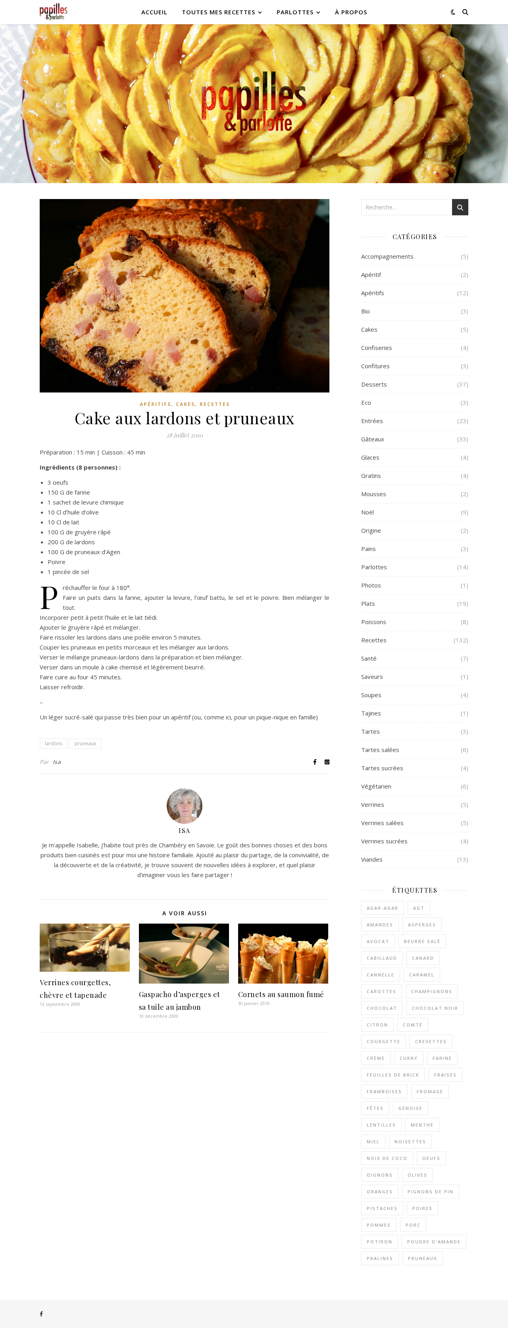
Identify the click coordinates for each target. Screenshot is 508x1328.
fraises (445, 1075)
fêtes (375, 1108)
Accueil (154, 12)
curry (409, 1058)
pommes (379, 1225)
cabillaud (382, 958)
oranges (380, 1192)
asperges (422, 925)
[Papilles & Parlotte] (53, 12)
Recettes (215, 404)
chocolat (382, 1008)
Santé (369, 658)
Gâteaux (372, 439)
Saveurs (372, 676)
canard (423, 958)
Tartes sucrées (382, 768)
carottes (381, 991)
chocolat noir (435, 1008)
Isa (57, 761)
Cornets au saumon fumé (281, 994)
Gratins (371, 475)
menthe (422, 1125)
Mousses (373, 494)
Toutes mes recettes (218, 12)
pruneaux (85, 743)
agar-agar (382, 908)
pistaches (382, 1208)
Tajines (371, 713)
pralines (380, 1258)
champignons (431, 991)
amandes (380, 925)
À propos (351, 12)
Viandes (372, 859)
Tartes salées (380, 750)
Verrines (372, 804)
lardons (53, 743)
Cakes (185, 404)
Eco (366, 402)
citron (377, 1025)
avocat (378, 941)
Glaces (370, 457)
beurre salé (422, 941)
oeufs (431, 1158)
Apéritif (371, 274)
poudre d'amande (434, 1242)
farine (442, 1058)
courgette (383, 1041)
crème (376, 1058)
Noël (367, 512)
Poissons (373, 622)
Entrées (372, 421)
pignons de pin (431, 1192)
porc (413, 1225)
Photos (371, 585)
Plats (368, 603)
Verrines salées (382, 823)
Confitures (375, 366)
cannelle (380, 975)
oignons (380, 1175)
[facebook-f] (41, 1314)
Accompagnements (387, 256)
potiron (380, 1242)
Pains (368, 549)
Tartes (370, 731)
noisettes (410, 1141)
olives (417, 1175)
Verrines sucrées (384, 841)
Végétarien (376, 786)
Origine (371, 530)
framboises (384, 1091)
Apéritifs (155, 404)
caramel (422, 975)
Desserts (374, 384)
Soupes (371, 695)
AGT (419, 908)
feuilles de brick (393, 1075)
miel (373, 1141)
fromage (430, 1091)
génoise (410, 1108)
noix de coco (387, 1158)
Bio (365, 311)
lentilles (381, 1125)
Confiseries (376, 348)
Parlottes (295, 12)
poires (422, 1208)
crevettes (431, 1041)
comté (413, 1025)
